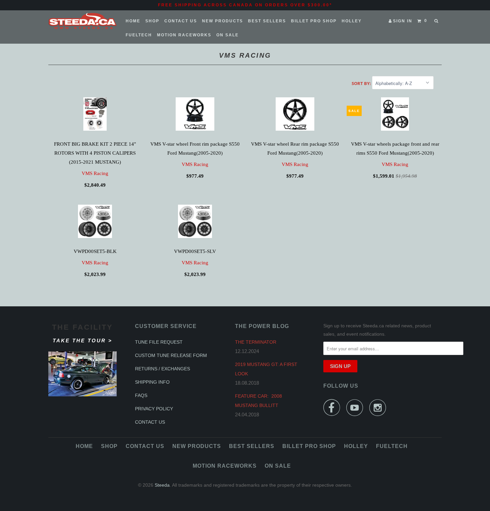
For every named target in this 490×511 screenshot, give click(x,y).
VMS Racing (95, 173)
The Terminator (255, 342)
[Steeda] (82, 21)
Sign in (402, 21)
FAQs (141, 395)
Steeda (162, 485)
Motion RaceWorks (184, 35)
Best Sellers (267, 21)
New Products (222, 21)
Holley (352, 21)
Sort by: (362, 83)
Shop (152, 21)
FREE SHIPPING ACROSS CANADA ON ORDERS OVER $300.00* (245, 5)
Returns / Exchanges (162, 368)
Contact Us (180, 21)
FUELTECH (139, 35)
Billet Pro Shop (314, 21)
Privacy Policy (154, 408)
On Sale (227, 35)
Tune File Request (159, 342)
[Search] (437, 21)
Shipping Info (152, 382)
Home (133, 21)
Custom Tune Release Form (171, 355)
